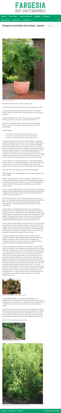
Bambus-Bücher (5, 20)
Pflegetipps (37, 16)
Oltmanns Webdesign (54, 411)
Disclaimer (20, 411)
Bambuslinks (16, 20)
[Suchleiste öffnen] (59, 20)
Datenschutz (12, 411)
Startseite (4, 16)
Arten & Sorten (13, 16)
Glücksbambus (26, 20)
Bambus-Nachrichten (26, 16)
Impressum (4, 411)
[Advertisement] (24, 33)
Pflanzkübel (46, 16)
